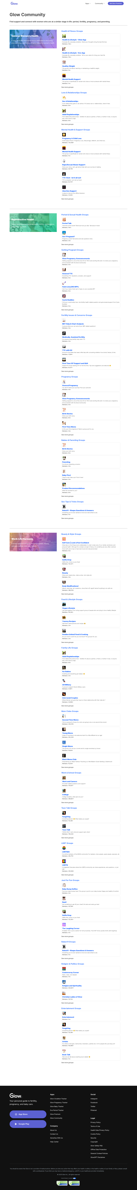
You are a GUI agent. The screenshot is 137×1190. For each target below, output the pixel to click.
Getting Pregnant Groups (72, 250)
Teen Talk (66, 830)
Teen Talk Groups (69, 808)
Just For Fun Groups (70, 880)
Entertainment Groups (71, 1008)
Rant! (64, 902)
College (65, 795)
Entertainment (68, 1017)
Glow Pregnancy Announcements (76, 259)
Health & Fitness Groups (72, 31)
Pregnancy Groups (69, 377)
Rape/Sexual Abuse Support (73, 165)
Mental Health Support (71, 79)
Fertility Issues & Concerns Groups (76, 315)
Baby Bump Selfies (70, 889)
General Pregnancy (70, 385)
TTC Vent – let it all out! (71, 178)
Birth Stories (67, 414)
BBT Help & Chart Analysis (73, 324)
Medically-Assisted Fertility (73, 337)
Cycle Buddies (68, 300)
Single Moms (67, 746)
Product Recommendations (73, 488)
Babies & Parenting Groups (73, 440)
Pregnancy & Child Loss (71, 138)
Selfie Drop (66, 560)
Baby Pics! (66, 475)
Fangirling (66, 817)
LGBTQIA (66, 852)
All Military (66, 685)
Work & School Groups (71, 773)
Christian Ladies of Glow (72, 997)
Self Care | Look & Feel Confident (75, 543)
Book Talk (66, 1055)
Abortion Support (69, 191)
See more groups (67, 87)
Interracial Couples (70, 698)
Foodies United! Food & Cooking (75, 634)
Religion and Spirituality (72, 986)
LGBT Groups (67, 843)
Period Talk (66, 223)
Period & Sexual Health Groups (75, 215)
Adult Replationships (70, 114)
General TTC (67, 274)
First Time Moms (69, 427)
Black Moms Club (69, 759)
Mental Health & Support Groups (75, 130)
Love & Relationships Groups (74, 93)
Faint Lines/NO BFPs (70, 287)
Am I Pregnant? (68, 237)
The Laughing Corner (70, 928)
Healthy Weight (68, 66)
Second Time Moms (70, 720)
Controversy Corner (70, 972)
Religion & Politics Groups (72, 964)
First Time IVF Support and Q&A (75, 363)
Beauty (65, 573)
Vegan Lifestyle (68, 608)
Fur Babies (66, 671)
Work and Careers (69, 781)
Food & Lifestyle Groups (71, 599)
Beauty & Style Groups (71, 534)
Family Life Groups (69, 648)
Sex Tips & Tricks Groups (72, 502)
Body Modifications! (70, 586)
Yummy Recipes (69, 621)
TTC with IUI (67, 350)
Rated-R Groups (68, 942)
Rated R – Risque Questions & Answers (78, 510)
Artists (65, 1041)
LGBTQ (65, 865)
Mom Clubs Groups (69, 711)
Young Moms (67, 733)
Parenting (66, 462)
